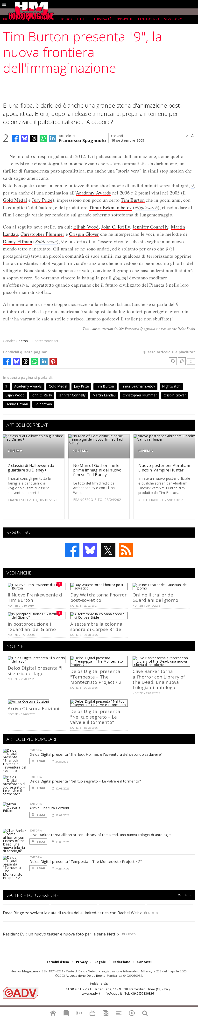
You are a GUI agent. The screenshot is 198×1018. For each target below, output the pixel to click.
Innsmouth (125, 19)
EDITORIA (35, 750)
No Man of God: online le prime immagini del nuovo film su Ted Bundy (97, 470)
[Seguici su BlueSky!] (90, 550)
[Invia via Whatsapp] (43, 138)
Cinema (22, 341)
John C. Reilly (115, 226)
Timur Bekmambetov (110, 207)
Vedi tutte (184, 895)
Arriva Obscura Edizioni (33, 708)
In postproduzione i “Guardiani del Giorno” (32, 626)
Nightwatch (146, 207)
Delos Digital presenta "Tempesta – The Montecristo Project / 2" (97, 676)
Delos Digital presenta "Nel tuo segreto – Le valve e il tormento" (95, 716)
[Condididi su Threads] (34, 138)
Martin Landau (104, 395)
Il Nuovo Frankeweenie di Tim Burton (36, 597)
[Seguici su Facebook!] (72, 550)
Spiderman (46, 241)
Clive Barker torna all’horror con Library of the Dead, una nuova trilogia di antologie (159, 679)
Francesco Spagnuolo (82, 140)
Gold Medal (15, 200)
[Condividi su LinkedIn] (52, 138)
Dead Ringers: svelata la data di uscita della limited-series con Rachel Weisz (72, 912)
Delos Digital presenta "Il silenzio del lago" (36, 670)
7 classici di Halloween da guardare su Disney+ (31, 468)
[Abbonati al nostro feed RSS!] (126, 550)
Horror (66, 19)
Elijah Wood (86, 226)
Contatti (144, 962)
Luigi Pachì (102, 19)
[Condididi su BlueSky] (25, 138)
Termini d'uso (57, 962)
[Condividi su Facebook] (15, 138)
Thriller (83, 19)
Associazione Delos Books (86, 975)
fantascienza (148, 19)
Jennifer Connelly (150, 226)
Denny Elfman (17, 241)
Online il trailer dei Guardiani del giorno (155, 597)
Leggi (40, 761)
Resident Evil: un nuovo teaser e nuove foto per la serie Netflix (61, 934)
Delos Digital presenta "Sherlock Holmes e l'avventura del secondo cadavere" (95, 754)
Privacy (82, 962)
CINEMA (15, 450)
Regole (100, 962)
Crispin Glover (84, 234)
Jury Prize (42, 200)
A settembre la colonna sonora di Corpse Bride (96, 626)
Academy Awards (93, 192)
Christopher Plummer (42, 234)
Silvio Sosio (173, 19)
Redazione (121, 962)
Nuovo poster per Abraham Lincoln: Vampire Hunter (164, 468)
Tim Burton (133, 200)
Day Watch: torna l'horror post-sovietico (98, 597)
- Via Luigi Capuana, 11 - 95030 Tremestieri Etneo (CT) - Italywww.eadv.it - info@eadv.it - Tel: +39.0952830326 (118, 991)
